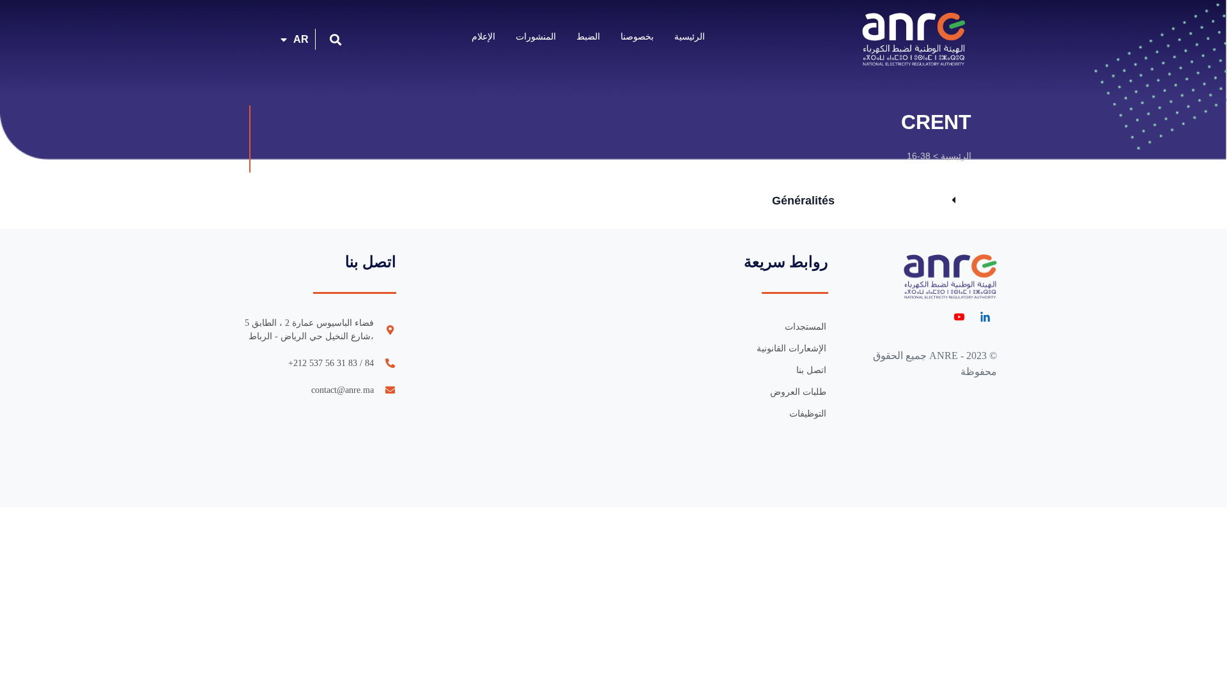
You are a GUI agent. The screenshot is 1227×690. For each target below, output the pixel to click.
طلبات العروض (798, 392)
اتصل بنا (811, 370)
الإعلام (483, 36)
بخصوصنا (637, 36)
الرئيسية (689, 36)
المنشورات (536, 36)
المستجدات (805, 327)
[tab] (863, 200)
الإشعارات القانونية (791, 348)
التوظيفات (807, 413)
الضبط (588, 36)
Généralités (803, 200)
